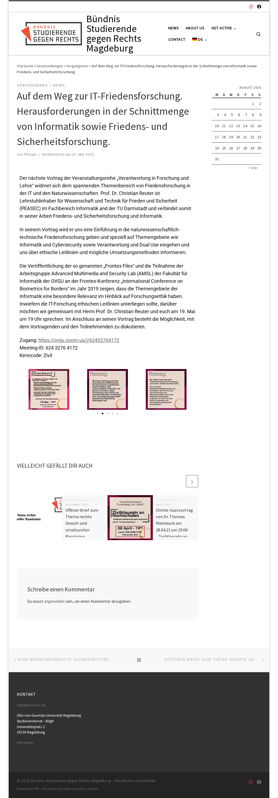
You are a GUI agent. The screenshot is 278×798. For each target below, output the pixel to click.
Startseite (25, 65)
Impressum (25, 742)
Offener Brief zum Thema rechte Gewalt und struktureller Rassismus (81, 523)
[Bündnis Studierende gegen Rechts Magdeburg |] (50, 33)
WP (36, 789)
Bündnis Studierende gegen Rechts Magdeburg (71, 780)
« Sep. (253, 167)
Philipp (30, 154)
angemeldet (54, 601)
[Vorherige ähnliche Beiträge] (179, 481)
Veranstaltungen (50, 65)
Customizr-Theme (84, 789)
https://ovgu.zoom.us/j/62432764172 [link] (78, 340)
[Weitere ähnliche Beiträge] (192, 481)
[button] (25, 389)
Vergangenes (77, 65)
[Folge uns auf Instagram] (251, 7)
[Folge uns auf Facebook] (259, 7)
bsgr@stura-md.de (31, 705)
